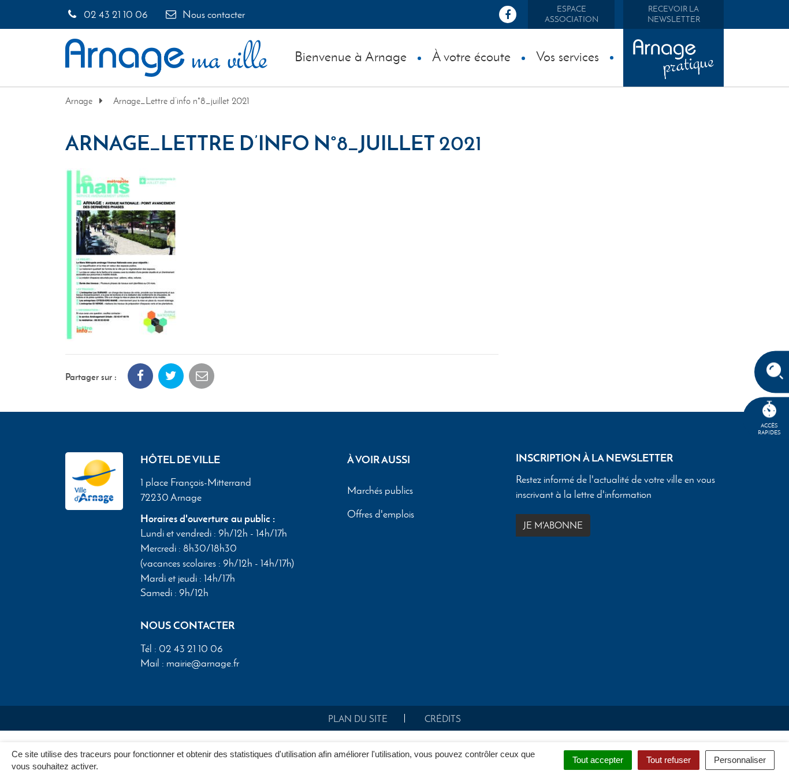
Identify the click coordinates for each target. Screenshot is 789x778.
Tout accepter (597, 760)
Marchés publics (380, 491)
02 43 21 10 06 (114, 14)
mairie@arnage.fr (202, 663)
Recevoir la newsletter (673, 14)
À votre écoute (471, 56)
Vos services (567, 56)
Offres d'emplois (380, 514)
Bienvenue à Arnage (351, 56)
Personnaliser (740, 760)
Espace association (571, 14)
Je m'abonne (553, 525)
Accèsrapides (769, 429)
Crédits (443, 718)
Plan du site (358, 718)
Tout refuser (668, 760)
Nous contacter (212, 14)
